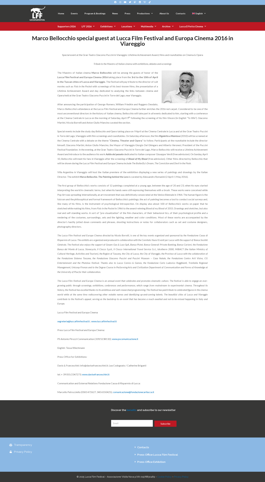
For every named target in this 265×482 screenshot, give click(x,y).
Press (127, 13)
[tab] (194, 447)
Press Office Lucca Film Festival (157, 454)
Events (74, 13)
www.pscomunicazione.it (125, 338)
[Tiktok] (150, 2)
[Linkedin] (140, 2)
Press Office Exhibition (151, 461)
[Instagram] (120, 2)
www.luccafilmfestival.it (104, 321)
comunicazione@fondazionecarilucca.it (133, 392)
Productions (143, 13)
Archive (166, 26)
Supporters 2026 (67, 26)
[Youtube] (125, 2)
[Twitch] (135, 2)
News (115, 13)
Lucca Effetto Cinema (191, 26)
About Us (164, 13)
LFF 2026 (87, 26)
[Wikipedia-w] (145, 2)
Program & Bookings (95, 13)
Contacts (180, 13)
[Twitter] (130, 2)
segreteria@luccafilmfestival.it (73, 321)
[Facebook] (115, 2)
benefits (131, 410)
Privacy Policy (181, 476)
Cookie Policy (164, 476)
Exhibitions (106, 26)
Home (61, 13)
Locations (126, 26)
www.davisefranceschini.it (95, 374)
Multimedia (147, 26)
